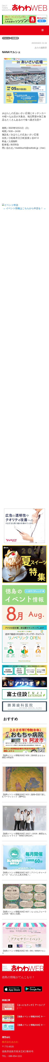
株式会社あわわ (10, 1042)
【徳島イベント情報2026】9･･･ (30, 1016)
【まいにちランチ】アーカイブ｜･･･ (30, 1006)
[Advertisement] (24, 246)
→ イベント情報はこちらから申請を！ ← (24, 208)
